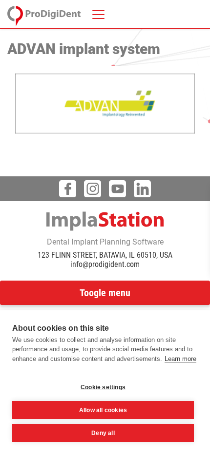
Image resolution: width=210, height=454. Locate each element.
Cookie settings (103, 387)
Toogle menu (105, 293)
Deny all (103, 433)
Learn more (180, 358)
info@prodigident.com (105, 264)
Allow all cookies (103, 410)
